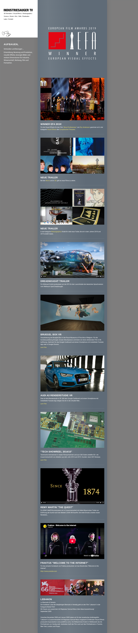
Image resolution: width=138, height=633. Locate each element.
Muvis (48, 180)
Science (6, 16)
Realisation (26, 16)
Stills (19, 16)
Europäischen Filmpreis (67, 129)
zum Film (43, 347)
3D (56, 180)
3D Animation (8, 13)
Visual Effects (51, 129)
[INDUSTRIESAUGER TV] (18, 10)
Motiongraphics (56, 232)
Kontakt (10, 19)
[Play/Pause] (41, 276)
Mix (16, 16)
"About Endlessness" (70, 127)
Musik (12, 16)
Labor (5, 19)
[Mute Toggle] (100, 276)
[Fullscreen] (103, 276)
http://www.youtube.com (48, 571)
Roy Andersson (85, 127)
